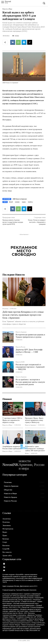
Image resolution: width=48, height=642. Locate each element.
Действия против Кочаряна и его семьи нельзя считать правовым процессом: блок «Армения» (23, 314)
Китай (11, 202)
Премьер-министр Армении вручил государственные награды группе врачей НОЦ (12, 222)
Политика (5, 308)
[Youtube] (4, 570)
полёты (30, 202)
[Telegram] (24, 42)
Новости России (20, 347)
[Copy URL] (29, 42)
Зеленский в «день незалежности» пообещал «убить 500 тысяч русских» (35, 449)
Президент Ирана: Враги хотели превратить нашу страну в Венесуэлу (34, 420)
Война (27, 453)
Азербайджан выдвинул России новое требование (11, 448)
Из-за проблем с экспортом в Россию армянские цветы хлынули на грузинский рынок (30, 381)
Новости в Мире (7, 9)
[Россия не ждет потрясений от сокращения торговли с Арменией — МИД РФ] (8, 367)
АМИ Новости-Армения (20, 199)
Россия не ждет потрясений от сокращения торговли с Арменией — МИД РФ (30, 367)
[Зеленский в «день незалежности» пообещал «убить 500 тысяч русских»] (35, 437)
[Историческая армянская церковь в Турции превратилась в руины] (8, 337)
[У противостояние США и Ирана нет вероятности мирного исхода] (12, 409)
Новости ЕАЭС (20, 362)
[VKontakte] (4, 567)
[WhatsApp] (18, 42)
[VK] (12, 42)
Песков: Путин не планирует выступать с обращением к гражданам (37, 222)
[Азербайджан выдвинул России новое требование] (12, 437)
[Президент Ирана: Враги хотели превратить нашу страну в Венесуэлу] (35, 409)
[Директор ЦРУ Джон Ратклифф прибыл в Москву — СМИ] (8, 352)
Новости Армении (21, 332)
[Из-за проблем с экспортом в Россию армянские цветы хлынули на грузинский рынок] (8, 382)
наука (24, 202)
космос (17, 202)
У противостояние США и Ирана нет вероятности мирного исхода (12, 420)
